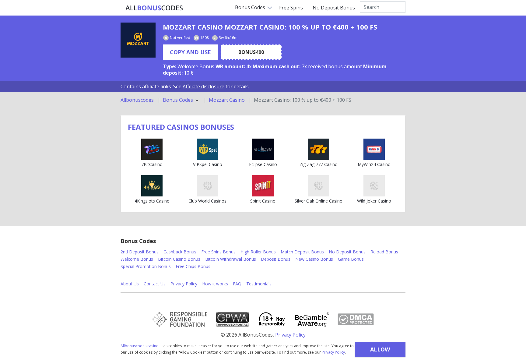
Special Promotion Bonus (146, 266)
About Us (130, 284)
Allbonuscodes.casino (140, 345)
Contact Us (155, 284)
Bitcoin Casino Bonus (179, 259)
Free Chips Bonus (193, 266)
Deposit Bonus (275, 259)
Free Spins (291, 7)
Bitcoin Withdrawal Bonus (230, 259)
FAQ (237, 284)
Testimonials (259, 284)
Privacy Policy (333, 352)
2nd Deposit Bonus (140, 252)
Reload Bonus (384, 252)
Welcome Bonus (137, 259)
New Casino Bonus (314, 259)
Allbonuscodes (137, 100)
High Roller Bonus (258, 252)
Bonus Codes (250, 7)
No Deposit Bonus (334, 7)
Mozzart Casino (227, 100)
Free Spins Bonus (218, 252)
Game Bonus (351, 259)
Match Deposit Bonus (302, 252)
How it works (215, 284)
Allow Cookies (380, 351)
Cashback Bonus (179, 252)
